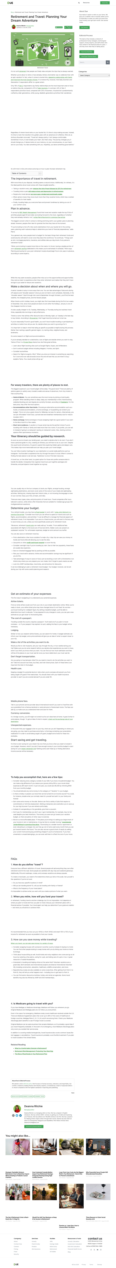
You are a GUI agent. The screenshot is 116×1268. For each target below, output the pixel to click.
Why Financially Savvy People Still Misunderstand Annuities (97, 1173)
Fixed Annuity (36, 1244)
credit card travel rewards (35, 542)
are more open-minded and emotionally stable (46, 194)
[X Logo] (94, 1249)
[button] (79, 3)
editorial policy (27, 1084)
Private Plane (27, 342)
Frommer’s (64, 402)
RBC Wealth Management (28, 212)
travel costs (30, 525)
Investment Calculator (75, 1244)
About (16, 1241)
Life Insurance (36, 1249)
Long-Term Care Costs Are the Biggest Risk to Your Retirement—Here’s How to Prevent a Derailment (71, 1173)
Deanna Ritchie (33, 1106)
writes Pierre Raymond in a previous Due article (49, 217)
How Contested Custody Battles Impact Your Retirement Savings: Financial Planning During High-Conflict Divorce (42, 1174)
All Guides (53, 1252)
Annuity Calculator (73, 1241)
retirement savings (20, 248)
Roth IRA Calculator (74, 1246)
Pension (34, 1246)
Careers (16, 1246)
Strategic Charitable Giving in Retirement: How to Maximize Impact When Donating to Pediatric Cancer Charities (17, 1174)
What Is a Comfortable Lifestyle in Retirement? (31, 1048)
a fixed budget (40, 512)
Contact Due (18, 1244)
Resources (86, 2)
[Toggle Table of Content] (39, 173)
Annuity (34, 1241)
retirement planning (27, 1096)
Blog (12, 12)
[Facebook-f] (91, 1249)
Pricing (16, 1249)
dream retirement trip (28, 749)
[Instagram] (100, 1249)
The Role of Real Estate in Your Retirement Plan (31, 1054)
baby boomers (43, 88)
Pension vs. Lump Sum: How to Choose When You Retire (69, 1226)
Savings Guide (54, 1244)
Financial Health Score (75, 1249)
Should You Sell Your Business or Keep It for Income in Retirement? (44, 1218)
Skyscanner (34, 318)
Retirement (53, 1249)
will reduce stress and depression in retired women (45, 191)
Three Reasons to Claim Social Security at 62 (95, 1218)
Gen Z (21, 86)
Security (16, 1254)
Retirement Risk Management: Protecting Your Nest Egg (34, 1051)
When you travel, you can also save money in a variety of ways (32, 943)
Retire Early (53, 1246)
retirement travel (39, 1096)
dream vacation (16, 1096)
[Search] (108, 62)
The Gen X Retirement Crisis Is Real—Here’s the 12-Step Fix (17, 1218)
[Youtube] (97, 1249)
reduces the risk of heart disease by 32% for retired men (52, 188)
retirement (22, 71)
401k (51, 1241)
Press (15, 1252)
